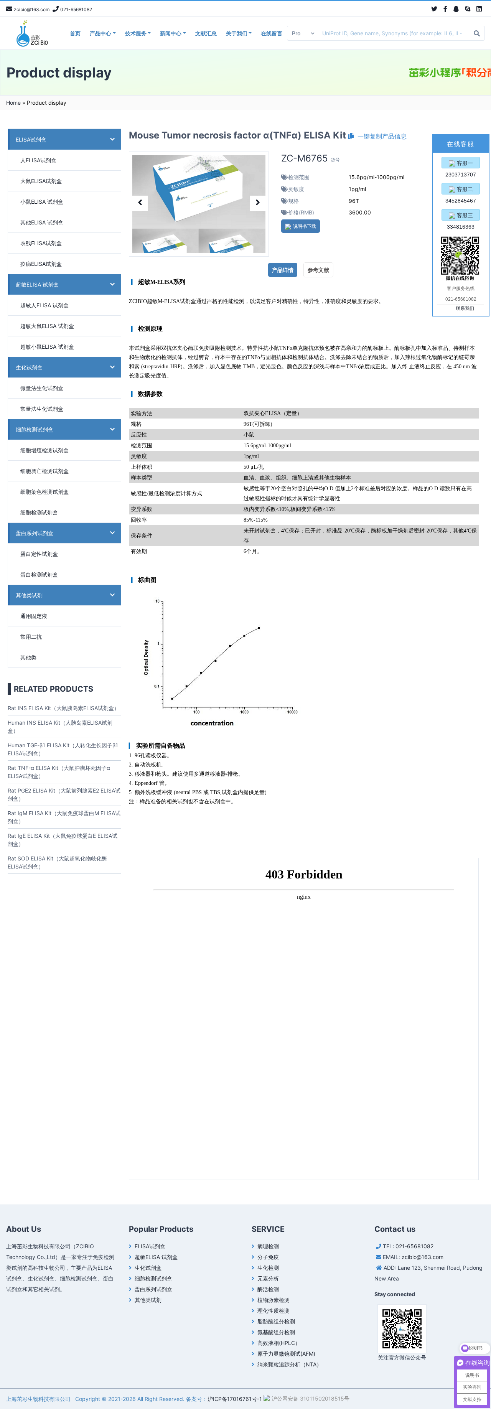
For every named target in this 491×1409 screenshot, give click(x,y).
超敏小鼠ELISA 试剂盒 (47, 346)
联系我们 (465, 308)
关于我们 (236, 33)
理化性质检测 (273, 1310)
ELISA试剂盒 (31, 139)
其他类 (28, 657)
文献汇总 (206, 33)
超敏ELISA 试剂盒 (37, 284)
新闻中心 (170, 33)
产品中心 (100, 33)
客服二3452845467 (460, 190)
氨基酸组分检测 (276, 1332)
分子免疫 (268, 1257)
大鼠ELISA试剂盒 (41, 181)
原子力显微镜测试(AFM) (286, 1353)
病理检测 (268, 1246)
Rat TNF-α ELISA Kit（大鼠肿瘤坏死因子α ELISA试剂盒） (59, 772)
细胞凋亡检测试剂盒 (44, 471)
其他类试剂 (29, 595)
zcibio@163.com (422, 1257)
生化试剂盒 (29, 367)
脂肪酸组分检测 (276, 1321)
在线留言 (271, 33)
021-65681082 (414, 1246)
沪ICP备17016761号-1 (235, 1399)
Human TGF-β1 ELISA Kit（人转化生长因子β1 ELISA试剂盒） (63, 749)
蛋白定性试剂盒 (39, 553)
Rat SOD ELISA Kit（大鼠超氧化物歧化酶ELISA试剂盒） (57, 862)
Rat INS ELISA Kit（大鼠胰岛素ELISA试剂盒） (63, 708)
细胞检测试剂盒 (34, 429)
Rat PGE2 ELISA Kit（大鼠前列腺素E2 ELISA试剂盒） (64, 794)
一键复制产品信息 (380, 136)
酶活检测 (268, 1289)
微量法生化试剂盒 (41, 388)
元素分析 (268, 1278)
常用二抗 (31, 636)
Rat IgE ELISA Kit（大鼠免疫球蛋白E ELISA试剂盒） (62, 839)
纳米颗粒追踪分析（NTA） (289, 1364)
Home (13, 102)
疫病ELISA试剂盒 (41, 263)
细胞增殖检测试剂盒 (44, 450)
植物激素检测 (273, 1300)
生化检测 (268, 1267)
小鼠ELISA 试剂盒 (41, 201)
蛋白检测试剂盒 (39, 574)
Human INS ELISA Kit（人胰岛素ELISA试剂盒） (60, 726)
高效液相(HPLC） (278, 1343)
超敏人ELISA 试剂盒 (44, 305)
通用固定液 (33, 616)
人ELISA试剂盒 (38, 160)
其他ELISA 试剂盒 (41, 222)
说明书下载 (304, 226)
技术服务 (136, 33)
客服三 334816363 (461, 216)
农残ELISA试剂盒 (41, 243)
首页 (75, 33)
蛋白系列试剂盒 (34, 533)
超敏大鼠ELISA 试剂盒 (47, 326)
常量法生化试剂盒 (41, 408)
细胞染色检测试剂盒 (44, 491)
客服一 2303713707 (460, 164)
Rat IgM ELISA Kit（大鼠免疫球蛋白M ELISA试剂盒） (64, 817)
